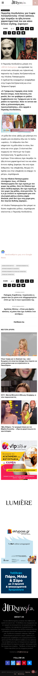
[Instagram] (18, 663)
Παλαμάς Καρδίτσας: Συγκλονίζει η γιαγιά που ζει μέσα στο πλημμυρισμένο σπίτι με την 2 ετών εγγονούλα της (19, 297)
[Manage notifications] (33, 671)
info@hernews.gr (22, 652)
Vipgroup (27, 672)
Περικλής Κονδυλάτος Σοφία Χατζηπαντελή (14, 271)
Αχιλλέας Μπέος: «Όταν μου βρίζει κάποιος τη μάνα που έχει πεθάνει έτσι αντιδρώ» (19, 311)
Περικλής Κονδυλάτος (22, 265)
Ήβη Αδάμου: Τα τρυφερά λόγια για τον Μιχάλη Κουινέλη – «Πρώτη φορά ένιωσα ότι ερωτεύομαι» (18, 429)
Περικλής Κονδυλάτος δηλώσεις (10, 268)
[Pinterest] (24, 663)
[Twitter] (13, 663)
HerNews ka (19, 322)
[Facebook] (7, 663)
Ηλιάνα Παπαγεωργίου (8, 265)
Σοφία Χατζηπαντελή (8, 274)
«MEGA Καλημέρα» (9, 67)
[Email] (29, 663)
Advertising (20, 674)
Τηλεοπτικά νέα (5, 10)
